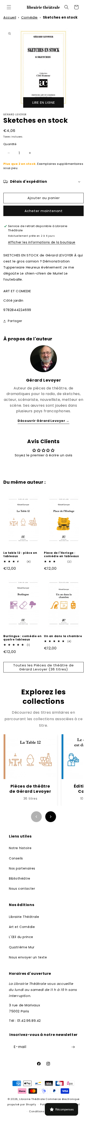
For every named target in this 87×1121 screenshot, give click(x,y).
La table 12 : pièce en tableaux (20, 554)
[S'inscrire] (73, 1047)
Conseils (16, 858)
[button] (9, 7)
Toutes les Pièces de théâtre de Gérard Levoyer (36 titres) (43, 667)
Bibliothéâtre (19, 878)
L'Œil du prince (21, 937)
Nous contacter (22, 888)
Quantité (10, 144)
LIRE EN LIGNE (43, 102)
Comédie (29, 17)
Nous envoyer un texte (28, 957)
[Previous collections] (36, 816)
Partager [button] (15, 321)
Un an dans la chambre (63, 636)
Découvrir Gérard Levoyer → (43, 421)
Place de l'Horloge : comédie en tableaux (61, 554)
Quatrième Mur (22, 947)
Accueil (9, 17)
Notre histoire (20, 848)
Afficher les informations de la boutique (41, 242)
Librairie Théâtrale (24, 917)
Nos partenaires (22, 868)
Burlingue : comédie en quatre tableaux (22, 637)
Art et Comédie (22, 927)
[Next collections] (50, 816)
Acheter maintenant (44, 210)
